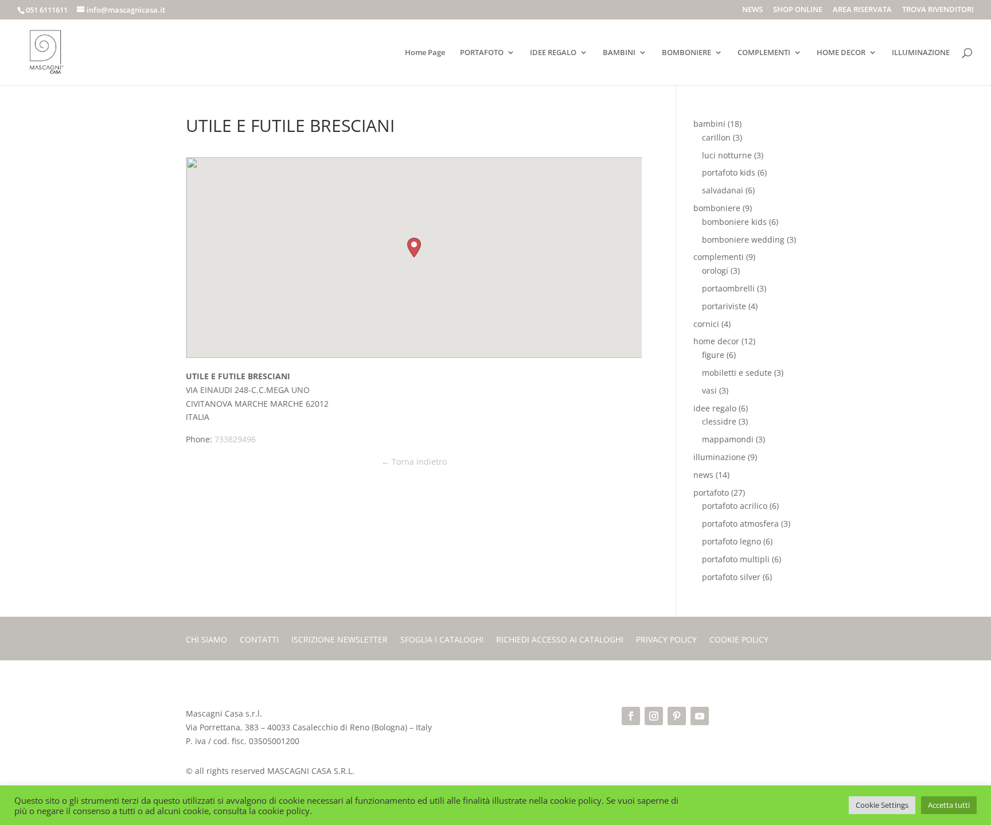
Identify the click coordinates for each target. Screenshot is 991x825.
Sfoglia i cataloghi (441, 640)
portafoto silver (731, 576)
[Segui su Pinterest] (677, 716)
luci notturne (727, 155)
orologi (715, 270)
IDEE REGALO (553, 52)
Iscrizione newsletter (339, 640)
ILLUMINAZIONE (921, 52)
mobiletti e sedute (737, 372)
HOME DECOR (841, 52)
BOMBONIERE (686, 52)
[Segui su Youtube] (699, 716)
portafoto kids (728, 172)
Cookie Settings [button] (882, 805)
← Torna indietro (414, 461)
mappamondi (728, 439)
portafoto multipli (736, 559)
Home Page (425, 52)
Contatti (259, 640)
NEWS (752, 10)
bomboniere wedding (743, 239)
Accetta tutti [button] (949, 805)
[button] (414, 248)
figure (713, 354)
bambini (709, 123)
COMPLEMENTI (764, 52)
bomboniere (716, 208)
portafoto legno (731, 541)
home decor (716, 341)
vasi (709, 390)
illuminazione (719, 457)
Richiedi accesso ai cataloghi (559, 640)
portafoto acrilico (734, 505)
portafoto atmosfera (740, 523)
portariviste (724, 306)
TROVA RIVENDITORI (938, 10)
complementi (718, 256)
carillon (716, 137)
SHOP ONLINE (797, 10)
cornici (706, 323)
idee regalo (714, 408)
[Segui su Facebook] (631, 716)
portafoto (711, 492)
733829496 (235, 439)
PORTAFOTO (482, 52)
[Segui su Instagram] (654, 716)
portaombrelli (728, 288)
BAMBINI (619, 52)
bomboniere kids (734, 221)
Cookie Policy (738, 640)
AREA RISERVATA (862, 10)
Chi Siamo (206, 640)
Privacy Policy (666, 640)
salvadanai (722, 190)
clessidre (719, 421)
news (703, 474)
